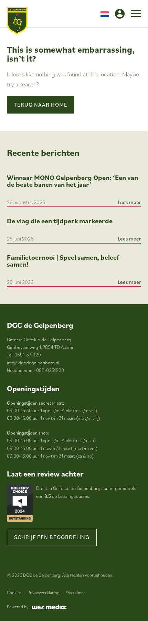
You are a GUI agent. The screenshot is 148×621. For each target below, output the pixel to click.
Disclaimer (75, 593)
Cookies (14, 593)
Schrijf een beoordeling (51, 537)
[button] (105, 13)
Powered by (18, 607)
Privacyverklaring (44, 593)
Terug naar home (40, 104)
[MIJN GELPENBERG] (120, 14)
